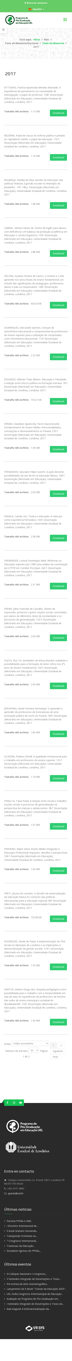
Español (37, 9)
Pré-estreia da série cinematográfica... (27, 1284)
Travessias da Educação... (21, 1245)
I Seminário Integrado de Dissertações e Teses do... (35, 1303)
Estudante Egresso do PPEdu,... (24, 1250)
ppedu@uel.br (15, 1193)
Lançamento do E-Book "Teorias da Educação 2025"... (36, 1288)
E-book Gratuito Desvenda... (22, 1230)
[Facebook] (7, 1102)
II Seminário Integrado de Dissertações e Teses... (34, 1278)
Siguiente (58, 1051)
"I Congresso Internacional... (22, 1240)
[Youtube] (20, 1102)
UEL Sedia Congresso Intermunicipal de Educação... (35, 1293)
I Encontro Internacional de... (22, 1225)
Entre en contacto (37, 2)
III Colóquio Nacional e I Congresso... (27, 1273)
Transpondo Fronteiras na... (22, 1236)
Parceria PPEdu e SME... (19, 1221)
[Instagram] (14, 1102)
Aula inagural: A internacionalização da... (28, 1308)
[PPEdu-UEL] (19, 20)
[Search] (3, 29)
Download (58, 113)
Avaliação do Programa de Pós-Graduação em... (33, 1298)
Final (55, 1056)
